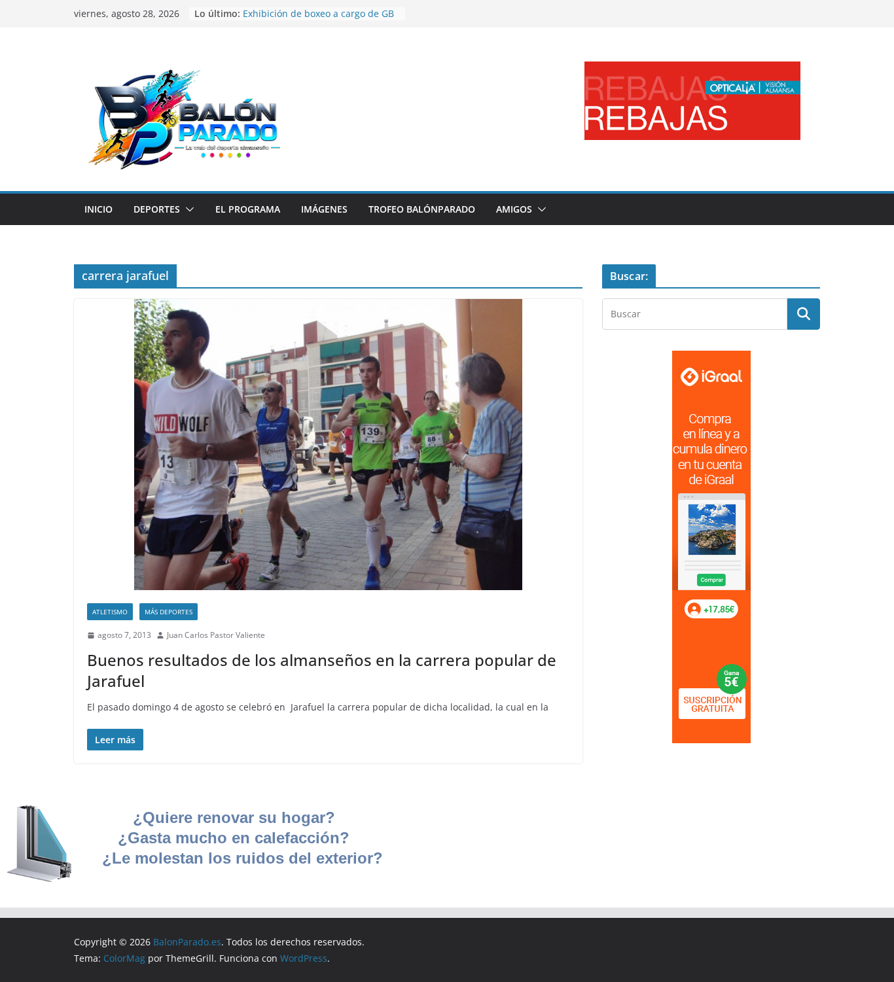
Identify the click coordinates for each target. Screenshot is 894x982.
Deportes (157, 209)
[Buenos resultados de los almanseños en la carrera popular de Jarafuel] (328, 444)
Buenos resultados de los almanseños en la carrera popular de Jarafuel (321, 670)
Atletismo (110, 611)
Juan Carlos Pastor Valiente (216, 634)
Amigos (514, 209)
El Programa (247, 209)
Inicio (98, 209)
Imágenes (324, 209)
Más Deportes (168, 611)
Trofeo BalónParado (421, 209)
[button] (187, 209)
